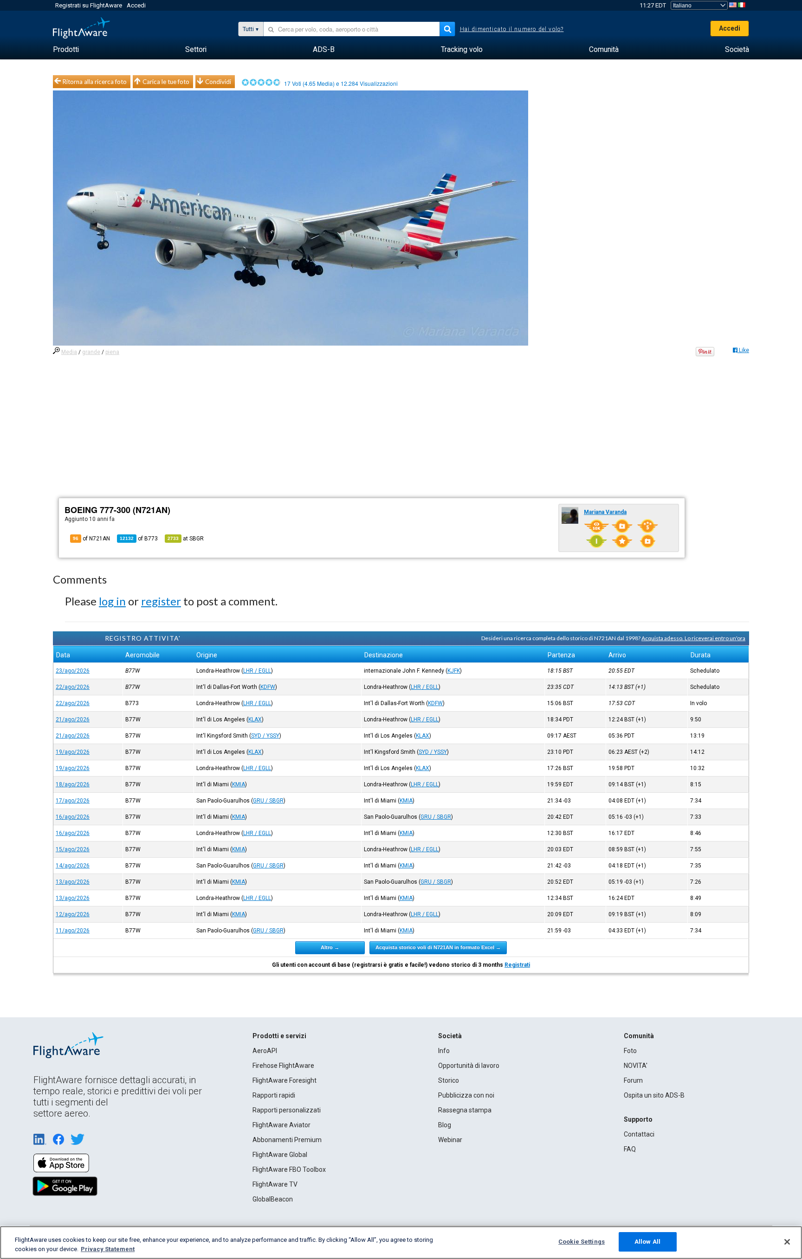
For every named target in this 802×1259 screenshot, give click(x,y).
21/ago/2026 (73, 719)
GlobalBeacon (272, 1199)
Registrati (517, 965)
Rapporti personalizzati (286, 1110)
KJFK (453, 671)
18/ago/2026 (73, 784)
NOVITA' (635, 1065)
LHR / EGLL (257, 671)
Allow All (647, 1241)
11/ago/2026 (73, 930)
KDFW (267, 687)
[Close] (787, 1242)
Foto (630, 1050)
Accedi (136, 5)
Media (69, 352)
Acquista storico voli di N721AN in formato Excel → (438, 947)
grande (91, 352)
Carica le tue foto (165, 81)
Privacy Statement (108, 1249)
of (139, 538)
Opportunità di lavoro (468, 1065)
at (186, 538)
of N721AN (91, 538)
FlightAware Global (279, 1154)
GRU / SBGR (268, 800)
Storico (448, 1080)
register (161, 601)
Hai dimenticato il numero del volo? (512, 29)
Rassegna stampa (465, 1110)
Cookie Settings (581, 1241)
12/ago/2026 (73, 914)
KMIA (238, 784)
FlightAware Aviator (281, 1125)
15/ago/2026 (73, 849)
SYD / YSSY (265, 735)
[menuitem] (66, 49)
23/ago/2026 (73, 671)
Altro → (330, 947)
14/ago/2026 (73, 865)
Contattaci (639, 1134)
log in (112, 601)
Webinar (450, 1139)
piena (112, 352)
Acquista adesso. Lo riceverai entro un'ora (693, 638)
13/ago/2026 (73, 882)
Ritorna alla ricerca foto (95, 81)
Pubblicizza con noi (466, 1095)
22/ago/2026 (73, 687)
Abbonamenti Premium (287, 1139)
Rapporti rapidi (273, 1095)
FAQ (630, 1149)
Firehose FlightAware (283, 1065)
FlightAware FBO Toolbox (289, 1169)
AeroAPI (264, 1050)
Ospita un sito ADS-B (654, 1095)
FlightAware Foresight (284, 1080)
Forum (633, 1080)
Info (444, 1050)
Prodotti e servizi (279, 1036)
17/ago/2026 (73, 800)
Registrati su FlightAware (88, 5)
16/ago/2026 (73, 817)
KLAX (255, 719)
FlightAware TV (275, 1184)
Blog (444, 1125)
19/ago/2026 (73, 752)
